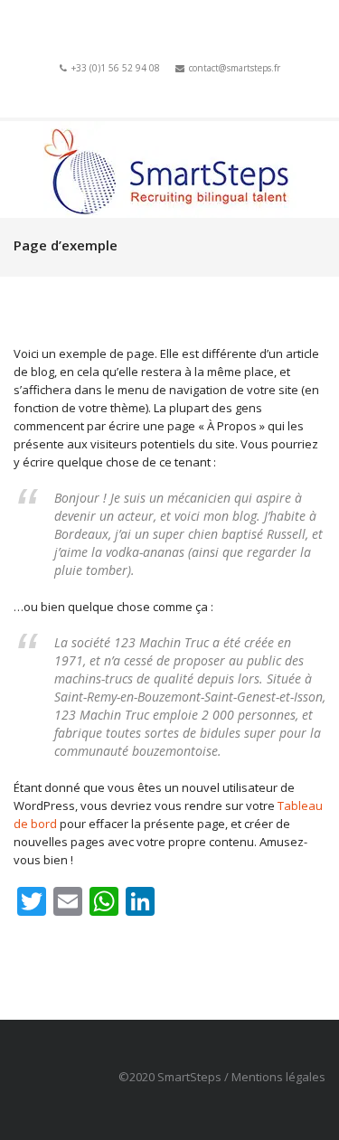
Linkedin (189, 88)
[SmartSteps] (170, 169)
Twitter (162, 88)
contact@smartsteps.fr (234, 67)
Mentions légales (278, 1077)
